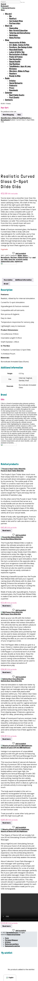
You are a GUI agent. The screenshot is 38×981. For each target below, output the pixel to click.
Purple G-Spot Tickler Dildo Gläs (12, 471)
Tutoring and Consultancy (19, 33)
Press (11, 88)
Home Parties (14, 37)
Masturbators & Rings (18, 54)
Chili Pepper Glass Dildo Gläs (11, 614)
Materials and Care (12, 944)
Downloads (13, 90)
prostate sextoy (22, 259)
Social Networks (16, 83)
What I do (8, 26)
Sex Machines (14, 64)
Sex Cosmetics (15, 59)
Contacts (9, 100)
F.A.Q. (7, 938)
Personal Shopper (11, 940)
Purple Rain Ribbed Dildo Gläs (11, 539)
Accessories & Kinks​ (17, 42)
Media (7, 78)
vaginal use (19, 261)
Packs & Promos (16, 57)
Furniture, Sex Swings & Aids (20, 47)
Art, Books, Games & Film (19, 45)
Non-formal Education (18, 30)
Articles (12, 80)
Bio (10, 16)
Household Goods (16, 49)
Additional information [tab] (23, 280)
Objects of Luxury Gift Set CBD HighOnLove (15, 748)
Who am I (8, 14)
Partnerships (14, 23)
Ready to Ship (14, 76)
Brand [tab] (6, 284)
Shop (7, 40)
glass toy (11, 259)
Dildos (20, 255)
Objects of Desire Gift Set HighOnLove (14, 831)
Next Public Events (16, 95)
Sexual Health (14, 61)
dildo (6, 259)
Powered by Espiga (13, 934)
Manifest (12, 18)
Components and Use (12, 946)
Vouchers (13, 73)
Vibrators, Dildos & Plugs (19, 71)
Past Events (14, 97)
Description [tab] (8, 280)
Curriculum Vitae (16, 21)
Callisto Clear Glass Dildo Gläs (11, 681)
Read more (7, 530)
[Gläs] (9, 264)
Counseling (13, 28)
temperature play (7, 261)
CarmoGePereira (12, 933)
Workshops (13, 35)
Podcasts (13, 85)
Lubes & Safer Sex (16, 52)
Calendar (8, 92)
